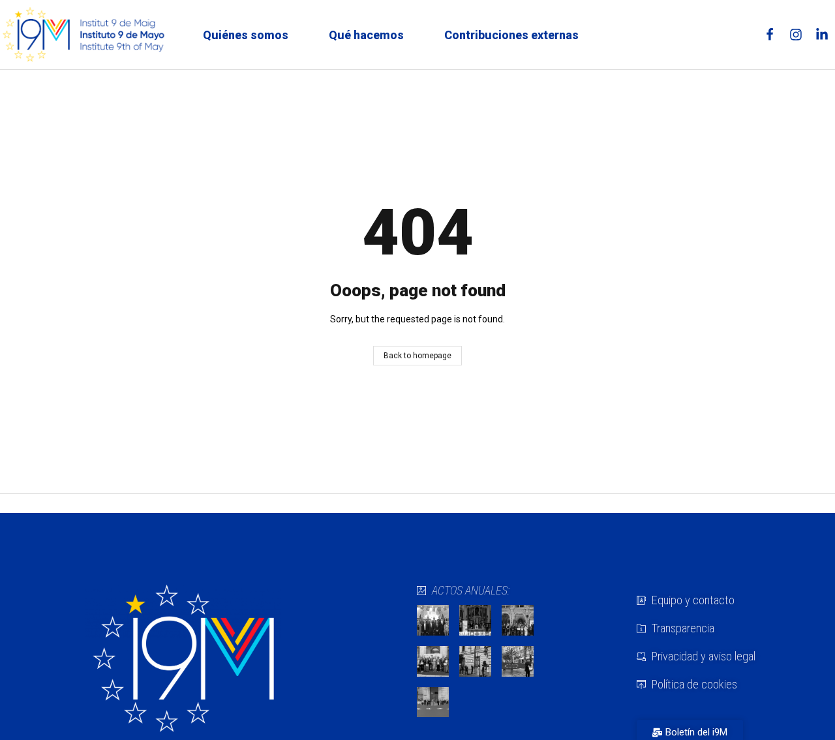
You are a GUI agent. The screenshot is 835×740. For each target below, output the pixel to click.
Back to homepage (417, 355)
